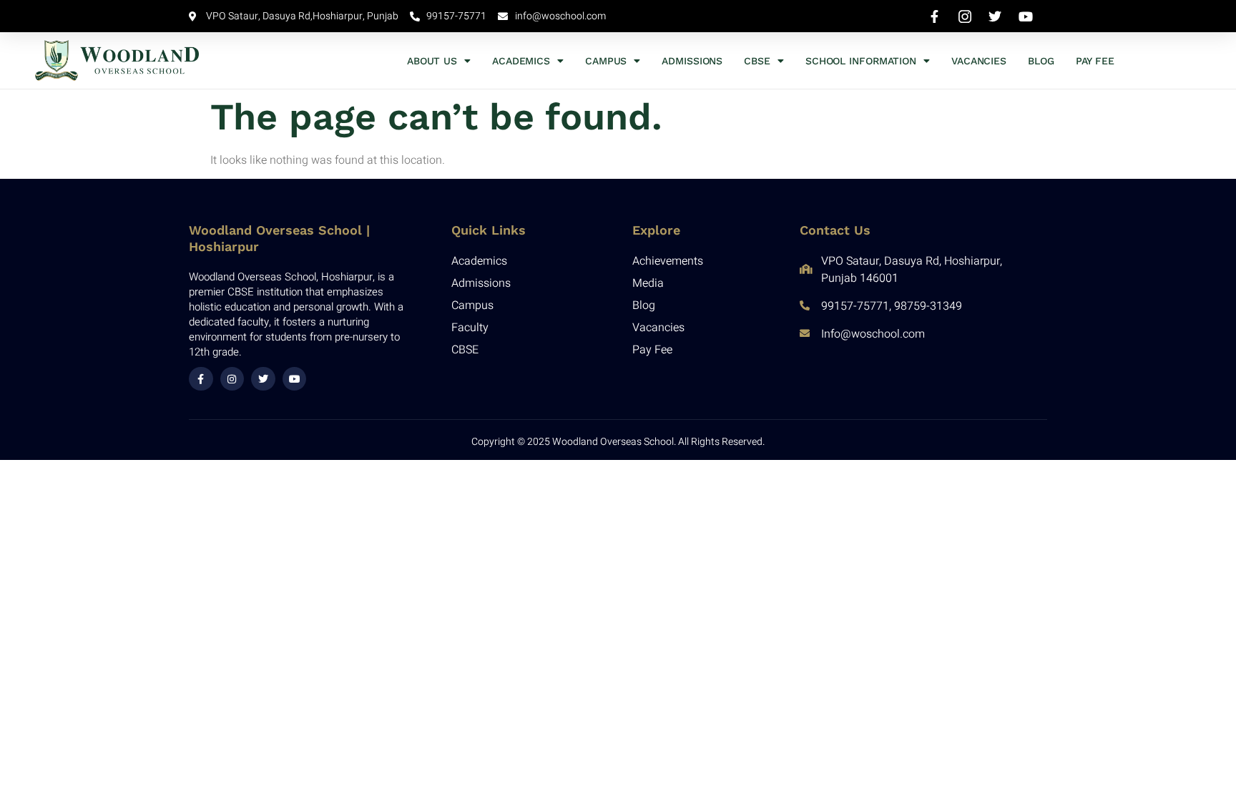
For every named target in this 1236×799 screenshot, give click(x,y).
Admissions (692, 61)
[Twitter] (263, 379)
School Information (860, 61)
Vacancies (978, 61)
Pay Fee (1095, 61)
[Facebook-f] (201, 379)
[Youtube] (295, 379)
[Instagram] (232, 379)
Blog (1041, 61)
